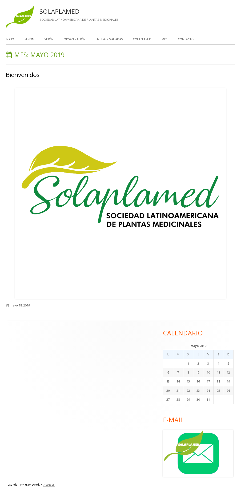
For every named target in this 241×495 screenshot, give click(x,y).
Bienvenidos (23, 74)
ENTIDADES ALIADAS (109, 39)
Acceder (49, 484)
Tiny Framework (29, 484)
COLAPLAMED (142, 39)
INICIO (10, 39)
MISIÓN (29, 39)
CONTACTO (186, 39)
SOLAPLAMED (60, 11)
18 (218, 381)
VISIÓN (48, 39)
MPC (165, 39)
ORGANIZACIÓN (74, 39)
